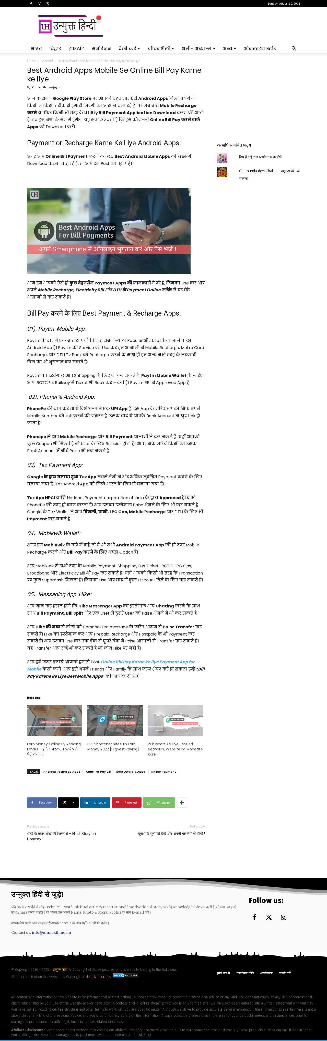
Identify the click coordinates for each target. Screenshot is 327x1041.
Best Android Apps (130, 772)
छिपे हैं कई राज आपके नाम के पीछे (260, 156)
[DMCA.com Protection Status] (125, 977)
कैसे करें (127, 48)
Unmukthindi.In (97, 977)
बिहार (55, 48)
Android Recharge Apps (61, 772)
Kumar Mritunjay (44, 87)
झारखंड (76, 48)
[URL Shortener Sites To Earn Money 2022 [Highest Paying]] (115, 720)
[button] (294, 49)
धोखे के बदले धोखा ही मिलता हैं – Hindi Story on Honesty (61, 836)
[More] (182, 802)
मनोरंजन (101, 48)
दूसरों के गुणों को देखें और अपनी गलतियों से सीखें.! (171, 833)
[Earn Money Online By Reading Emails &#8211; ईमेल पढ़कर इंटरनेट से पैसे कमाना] (54, 720)
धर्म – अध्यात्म (196, 48)
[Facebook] (31, 3)
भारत (36, 48)
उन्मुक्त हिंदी (60, 969)
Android (47, 61)
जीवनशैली (159, 48)
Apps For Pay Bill (98, 772)
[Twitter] (269, 918)
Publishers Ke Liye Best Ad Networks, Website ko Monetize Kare (175, 749)
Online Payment (163, 772)
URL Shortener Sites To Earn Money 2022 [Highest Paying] (113, 746)
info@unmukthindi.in (51, 932)
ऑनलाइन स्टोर (260, 48)
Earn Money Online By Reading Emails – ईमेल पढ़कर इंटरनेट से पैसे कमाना (54, 749)
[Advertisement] (207, 25)
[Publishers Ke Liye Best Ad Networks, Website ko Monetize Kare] (175, 720)
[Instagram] (39, 3)
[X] (48, 3)
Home (31, 61)
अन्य (227, 48)
